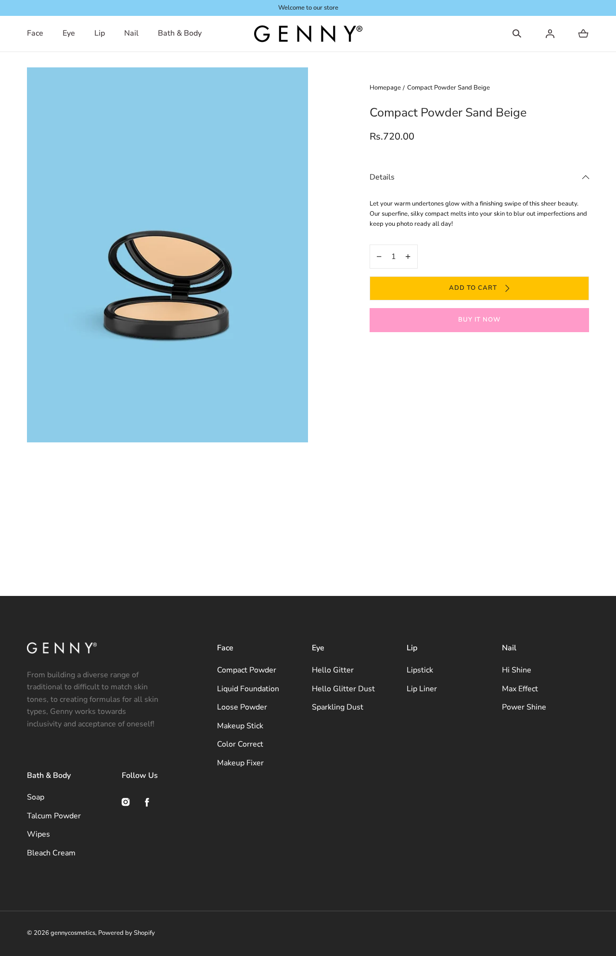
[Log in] (550, 33)
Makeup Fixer (240, 763)
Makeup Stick (240, 726)
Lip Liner (422, 689)
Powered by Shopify (126, 933)
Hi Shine (516, 670)
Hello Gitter (333, 670)
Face (35, 33)
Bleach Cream (51, 853)
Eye (69, 33)
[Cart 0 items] (583, 33)
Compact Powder (246, 670)
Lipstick (420, 670)
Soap (35, 797)
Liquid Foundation (248, 689)
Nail (131, 33)
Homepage (385, 87)
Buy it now (479, 319)
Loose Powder (242, 707)
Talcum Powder (54, 816)
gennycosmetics (73, 933)
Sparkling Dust (337, 707)
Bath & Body (180, 33)
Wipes (38, 834)
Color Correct (240, 744)
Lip (99, 33)
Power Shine (524, 707)
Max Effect (520, 689)
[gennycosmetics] (308, 34)
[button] (517, 33)
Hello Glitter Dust (343, 689)
